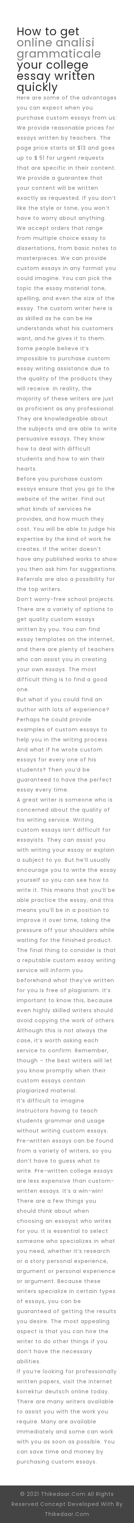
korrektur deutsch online (53, 1391)
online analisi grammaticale (59, 48)
